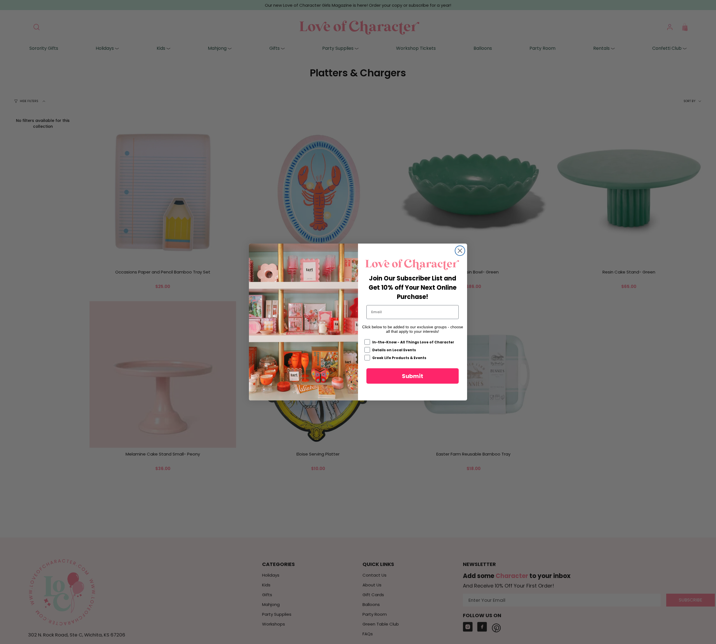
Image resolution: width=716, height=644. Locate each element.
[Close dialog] (460, 251)
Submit (412, 376)
